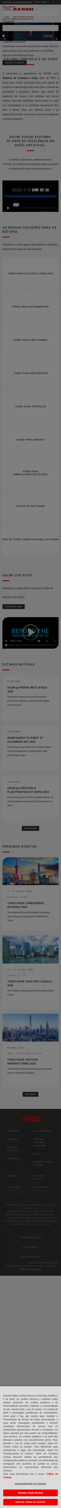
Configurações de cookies (30, 1484)
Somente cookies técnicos (30, 1493)
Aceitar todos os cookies (30, 1502)
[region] (30, 1447)
